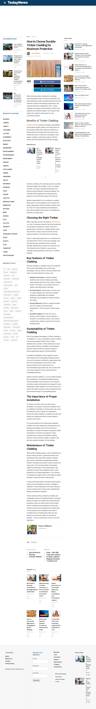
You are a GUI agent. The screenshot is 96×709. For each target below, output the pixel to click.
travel (12, 337)
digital (6, 288)
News (5, 212)
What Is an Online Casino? (82, 95)
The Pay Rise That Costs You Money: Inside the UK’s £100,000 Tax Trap (82, 115)
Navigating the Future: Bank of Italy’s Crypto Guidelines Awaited (18, 59)
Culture (6, 133)
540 (16, 52)
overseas (18, 311)
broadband (13, 272)
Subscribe (36, 680)
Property (6, 226)
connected (15, 278)
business (6, 275)
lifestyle (6, 307)
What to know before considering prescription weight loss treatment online (83, 87)
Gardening (6, 176)
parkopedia (7, 314)
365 (53, 606)
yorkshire (14, 340)
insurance (14, 301)
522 (16, 89)
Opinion (5, 216)
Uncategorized (8, 255)
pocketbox (7, 324)
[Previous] (42, 177)
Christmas (7, 278)
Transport (7, 248)
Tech (5, 244)
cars (13, 275)
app (9, 269)
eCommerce (7, 137)
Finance (6, 166)
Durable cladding (32, 125)
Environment (7, 158)
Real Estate (7, 327)
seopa (6, 330)
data (16, 285)
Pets (4, 219)
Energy (5, 144)
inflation (6, 301)
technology (7, 333)
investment (7, 304)
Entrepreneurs (8, 155)
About (7, 656)
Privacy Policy (9, 663)
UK (17, 337)
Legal (5, 191)
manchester (14, 307)
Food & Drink (7, 169)
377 (57, 172)
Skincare (12, 330)
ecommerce (7, 295)
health (19, 298)
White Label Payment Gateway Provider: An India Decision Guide (83, 105)
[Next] (45, 177)
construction (7, 282)
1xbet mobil (58, 676)
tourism (6, 337)
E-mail (34, 658)
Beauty (6, 272)
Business (33, 36)
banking (14, 269)
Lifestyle (6, 198)
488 (16, 106)
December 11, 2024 (48, 53)
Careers (6, 123)
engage (16, 295)
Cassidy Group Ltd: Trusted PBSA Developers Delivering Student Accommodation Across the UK (18, 77)
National (6, 209)
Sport (5, 237)
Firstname (36, 666)
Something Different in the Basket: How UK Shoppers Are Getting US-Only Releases (83, 134)
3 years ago (18, 50)
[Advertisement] (48, 20)
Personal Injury (8, 317)
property (14, 324)
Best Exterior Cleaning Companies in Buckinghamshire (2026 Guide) (32, 587)
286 (39, 168)
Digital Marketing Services (11, 291)
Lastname (36, 673)
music (6, 311)
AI (4, 269)
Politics (6, 223)
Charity (6, 126)
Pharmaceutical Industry (11, 320)
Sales (5, 230)
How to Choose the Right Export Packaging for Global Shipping (83, 77)
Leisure (5, 194)
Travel (5, 252)
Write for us (9, 658)
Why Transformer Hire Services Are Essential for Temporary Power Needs (18, 98)
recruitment (16, 327)
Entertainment (8, 151)
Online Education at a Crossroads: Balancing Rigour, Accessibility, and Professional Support (83, 67)
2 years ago (18, 65)
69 (15, 67)
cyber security (8, 285)
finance (6, 298)
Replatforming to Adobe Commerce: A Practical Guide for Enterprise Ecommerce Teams (58, 158)
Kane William (36, 53)
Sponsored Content (10, 234)
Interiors (6, 187)
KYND (14, 304)
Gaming (5, 173)
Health (5, 180)
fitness (13, 298)
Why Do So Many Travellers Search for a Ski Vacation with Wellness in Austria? (83, 124)
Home (28, 36)
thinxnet (15, 333)
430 (29, 636)
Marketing (7, 205)
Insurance (6, 183)
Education (6, 140)
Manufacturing (8, 201)
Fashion (6, 162)
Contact (7, 661)
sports (19, 330)
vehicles (6, 340)
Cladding (33, 542)
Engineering (7, 148)
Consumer (6, 130)
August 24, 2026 (39, 167)
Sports (5, 241)
